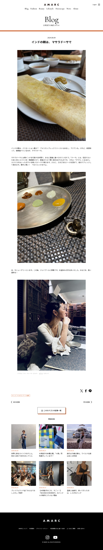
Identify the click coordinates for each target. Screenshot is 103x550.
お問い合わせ (80, 528)
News (69, 9)
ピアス (41, 373)
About (75, 9)
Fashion (33, 9)
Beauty (41, 9)
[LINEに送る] (90, 390)
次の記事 (86, 402)
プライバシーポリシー (42, 528)
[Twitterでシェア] (81, 390)
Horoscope (60, 9)
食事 (28, 395)
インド (14, 395)
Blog (26, 9)
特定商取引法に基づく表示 (57, 528)
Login (95, 4)
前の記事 (16, 402)
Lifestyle (50, 9)
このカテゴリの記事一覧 (52, 410)
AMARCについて (23, 528)
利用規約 (31, 528)
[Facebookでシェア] (86, 390)
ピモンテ (21, 395)
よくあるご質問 (71, 528)
